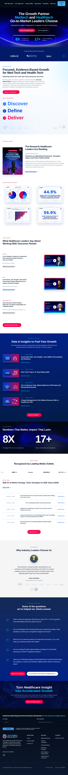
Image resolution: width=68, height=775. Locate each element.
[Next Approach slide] (63, 127)
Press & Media (30, 741)
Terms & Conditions (60, 767)
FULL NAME (5, 719)
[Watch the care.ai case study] (54, 261)
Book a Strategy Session (26, 30)
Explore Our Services (18, 674)
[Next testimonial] (36, 589)
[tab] (6, 128)
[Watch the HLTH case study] (54, 284)
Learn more (61, 496)
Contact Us (61, 3)
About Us (53, 3)
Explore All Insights (34, 415)
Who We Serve (9, 3)
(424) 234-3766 (59, 738)
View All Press (34, 532)
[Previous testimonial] (31, 589)
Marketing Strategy (43, 748)
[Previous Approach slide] (59, 127)
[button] (9, 3)
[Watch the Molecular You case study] (54, 307)
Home (28, 738)
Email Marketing (45, 745)
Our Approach (19, 3)
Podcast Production (44, 741)
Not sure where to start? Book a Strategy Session (42, 673)
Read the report (26, 362)
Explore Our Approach (11, 92)
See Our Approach (43, 30)
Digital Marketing (45, 738)
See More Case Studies (12, 325)
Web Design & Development (44, 752)
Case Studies (29, 3)
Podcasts (45, 3)
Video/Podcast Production (45, 757)
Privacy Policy (49, 767)
